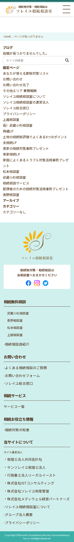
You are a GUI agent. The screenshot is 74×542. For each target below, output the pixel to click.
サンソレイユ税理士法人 (26, 467)
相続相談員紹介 (17, 344)
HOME (7, 36)
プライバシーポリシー (19, 113)
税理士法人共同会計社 (24, 459)
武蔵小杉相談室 (14, 177)
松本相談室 (11, 171)
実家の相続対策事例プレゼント (26, 148)
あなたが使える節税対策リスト (26, 73)
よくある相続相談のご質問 (26, 367)
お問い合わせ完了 (16, 84)
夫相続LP (10, 142)
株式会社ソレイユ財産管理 (28, 491)
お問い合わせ (13, 79)
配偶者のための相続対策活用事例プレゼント (36, 188)
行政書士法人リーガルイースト (31, 475)
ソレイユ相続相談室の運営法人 (26, 102)
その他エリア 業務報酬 (20, 90)
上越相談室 (11, 119)
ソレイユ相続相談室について (24, 96)
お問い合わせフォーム (22, 375)
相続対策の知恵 (17, 429)
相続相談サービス (16, 183)
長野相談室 (11, 194)
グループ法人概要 (19, 514)
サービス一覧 (14, 406)
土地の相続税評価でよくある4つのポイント (35, 136)
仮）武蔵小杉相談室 (17, 125)
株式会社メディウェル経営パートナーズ (38, 498)
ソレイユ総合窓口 (16, 107)
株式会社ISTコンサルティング (30, 483)
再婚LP (8, 131)
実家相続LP (11, 154)
